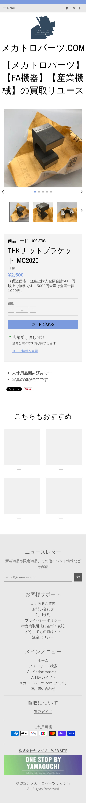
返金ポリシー (43, 637)
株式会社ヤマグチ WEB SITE (43, 750)
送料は (35, 281)
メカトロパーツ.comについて (43, 683)
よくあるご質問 (43, 603)
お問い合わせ (43, 609)
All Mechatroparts (41, 671)
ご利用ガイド (41, 677)
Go (78, 577)
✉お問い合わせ (43, 688)
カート (75, 8)
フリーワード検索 (43, 666)
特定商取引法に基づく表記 (43, 626)
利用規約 (43, 614)
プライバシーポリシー (43, 620)
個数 (11, 303)
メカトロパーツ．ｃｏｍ (50, 783)
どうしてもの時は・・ (43, 631)
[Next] (81, 191)
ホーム (43, 660)
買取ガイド (43, 711)
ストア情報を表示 (25, 351)
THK (11, 268)
